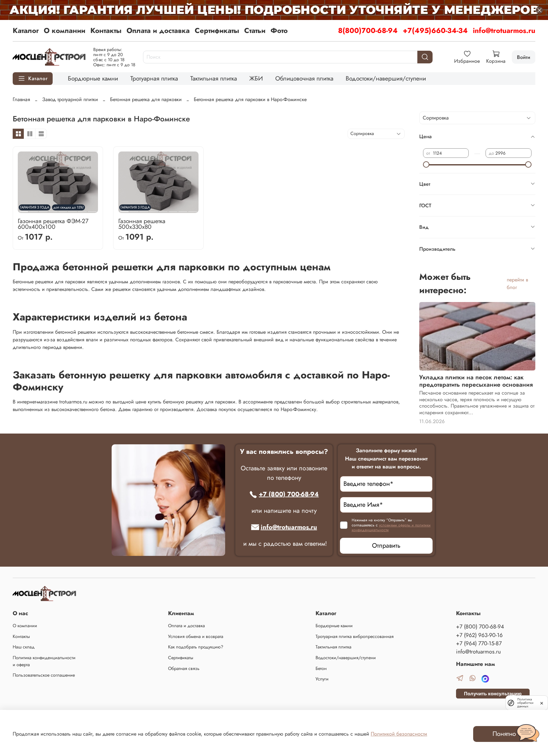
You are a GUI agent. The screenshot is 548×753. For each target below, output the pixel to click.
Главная (21, 99)
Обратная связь (183, 668)
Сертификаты (217, 30)
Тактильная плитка (213, 78)
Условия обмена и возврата (195, 636)
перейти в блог (517, 283)
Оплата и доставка (158, 30)
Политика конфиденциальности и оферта (44, 661)
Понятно (504, 733)
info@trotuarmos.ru (504, 30)
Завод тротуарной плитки (70, 99)
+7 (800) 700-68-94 (289, 494)
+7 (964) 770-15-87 (479, 643)
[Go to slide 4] (153, 209)
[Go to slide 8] (91, 209)
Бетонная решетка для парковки (146, 99)
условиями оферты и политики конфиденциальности (391, 527)
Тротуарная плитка (154, 78)
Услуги (322, 679)
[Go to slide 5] (163, 209)
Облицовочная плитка (304, 78)
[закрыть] (541, 702)
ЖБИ (256, 78)
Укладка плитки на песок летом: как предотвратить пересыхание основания (476, 381)
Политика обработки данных (525, 703)
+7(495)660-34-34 (435, 30)
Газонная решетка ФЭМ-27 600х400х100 (53, 223)
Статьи (254, 30)
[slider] (426, 164)
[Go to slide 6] (173, 209)
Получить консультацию (493, 693)
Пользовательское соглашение (44, 675)
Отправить (386, 545)
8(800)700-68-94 (368, 30)
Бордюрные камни (93, 78)
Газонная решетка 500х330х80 (141, 223)
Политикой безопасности (399, 733)
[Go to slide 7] (182, 209)
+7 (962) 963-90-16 (479, 635)
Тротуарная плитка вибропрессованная (355, 636)
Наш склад (24, 647)
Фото (279, 30)
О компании (64, 30)
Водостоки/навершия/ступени (386, 78)
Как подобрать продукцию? (195, 647)
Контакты (105, 30)
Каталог (26, 30)
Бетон (321, 668)
